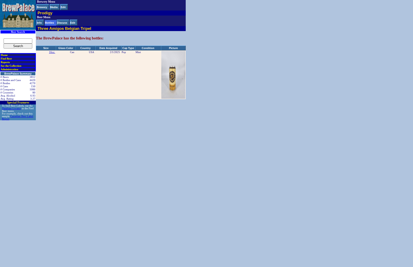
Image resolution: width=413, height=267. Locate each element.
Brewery (42, 7)
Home (4, 55)
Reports (5, 62)
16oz (52, 52)
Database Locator (11, 108)
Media (54, 7)
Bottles (49, 22)
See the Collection (11, 66)
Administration (9, 69)
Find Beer (6, 58)
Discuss (62, 22)
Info (39, 22)
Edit (63, 7)
